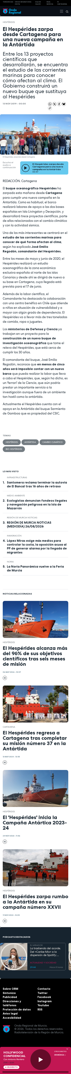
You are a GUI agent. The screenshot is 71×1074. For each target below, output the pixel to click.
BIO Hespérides (14, 449)
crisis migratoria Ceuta (23, 3)
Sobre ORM (10, 988)
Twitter (43, 993)
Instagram (45, 1001)
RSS (40, 1009)
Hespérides (9, 22)
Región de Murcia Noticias (22, 517)
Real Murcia (50, 3)
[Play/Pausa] (40, 1059)
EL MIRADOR (36, 945)
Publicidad (10, 997)
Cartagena (9, 726)
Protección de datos (17, 1009)
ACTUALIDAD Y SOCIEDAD (43, 962)
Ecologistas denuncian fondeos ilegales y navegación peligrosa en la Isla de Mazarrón (37, 504)
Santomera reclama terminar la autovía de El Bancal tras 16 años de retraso (37, 484)
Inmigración (14, 535)
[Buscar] (66, 11)
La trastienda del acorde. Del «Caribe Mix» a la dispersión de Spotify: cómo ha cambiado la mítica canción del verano (46, 952)
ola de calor (38, 3)
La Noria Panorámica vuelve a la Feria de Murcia (35, 568)
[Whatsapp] (50, 104)
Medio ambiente (16, 495)
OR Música (59, 1055)
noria (10, 561)
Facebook (44, 997)
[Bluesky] (64, 103)
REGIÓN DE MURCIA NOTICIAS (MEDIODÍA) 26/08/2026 (29, 524)
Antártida (30, 442)
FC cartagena (62, 3)
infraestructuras (17, 477)
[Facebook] (59, 103)
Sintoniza (9, 993)
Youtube (43, 1005)
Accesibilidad (12, 1017)
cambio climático (52, 442)
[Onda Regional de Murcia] (12, 11)
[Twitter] (54, 103)
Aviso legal (10, 1013)
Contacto (44, 988)
